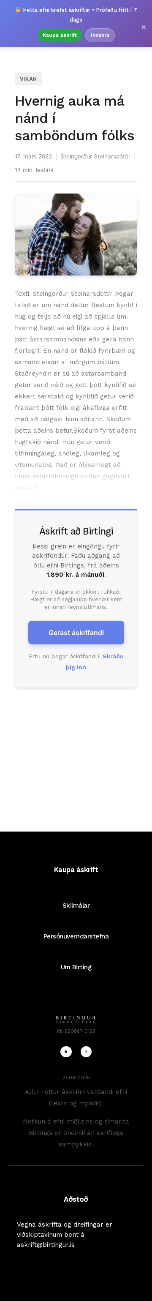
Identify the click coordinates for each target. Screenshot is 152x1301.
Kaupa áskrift (60, 35)
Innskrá (100, 35)
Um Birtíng (76, 967)
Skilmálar (76, 905)
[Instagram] (86, 1051)
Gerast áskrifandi (76, 632)
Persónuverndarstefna (76, 936)
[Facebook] (65, 1051)
